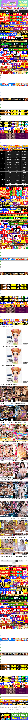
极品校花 (9, 185)
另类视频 (24, 159)
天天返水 (24, 170)
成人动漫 (24, 154)
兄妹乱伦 (17, 183)
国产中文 (9, 183)
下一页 (20, 560)
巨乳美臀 (24, 157)
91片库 (9, 175)
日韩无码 (24, 185)
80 (10, 560)
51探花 (24, 172)
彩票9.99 (9, 170)
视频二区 (3, 158)
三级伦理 (9, 157)
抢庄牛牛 (17, 167)
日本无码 (24, 151)
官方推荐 (3, 168)
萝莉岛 (24, 175)
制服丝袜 (17, 159)
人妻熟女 (9, 159)
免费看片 (9, 178)
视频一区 (3, 153)
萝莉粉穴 (17, 180)
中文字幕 (17, 157)
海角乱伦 (24, 178)
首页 (2, 560)
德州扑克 (24, 167)
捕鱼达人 (9, 167)
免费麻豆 (9, 180)
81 (13, 560)
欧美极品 (17, 154)
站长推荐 (3, 163)
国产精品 (9, 151)
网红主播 (17, 151)
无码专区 (3, 179)
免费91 (16, 178)
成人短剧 (24, 183)
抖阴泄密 (24, 180)
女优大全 (17, 175)
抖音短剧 (9, 172)
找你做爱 (24, 162)
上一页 (6, 560)
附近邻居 (9, 162)
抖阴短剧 (17, 185)
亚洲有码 (9, 154)
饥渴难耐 (17, 162)
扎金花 (16, 170)
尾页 (14, 562)
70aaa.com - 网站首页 (11, 11)
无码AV (2, 174)
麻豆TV (16, 172)
